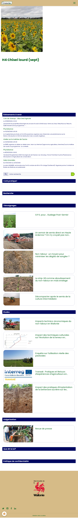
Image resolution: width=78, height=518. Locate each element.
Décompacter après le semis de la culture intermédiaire (52, 297)
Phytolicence (8, 129)
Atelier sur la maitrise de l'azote (15, 139)
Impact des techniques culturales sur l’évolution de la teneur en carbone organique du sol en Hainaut (52, 336)
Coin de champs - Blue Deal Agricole (17, 118)
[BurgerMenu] (74, 2)
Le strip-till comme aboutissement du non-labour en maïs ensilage (52, 279)
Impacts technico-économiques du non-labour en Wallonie (53, 322)
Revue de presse (43, 429)
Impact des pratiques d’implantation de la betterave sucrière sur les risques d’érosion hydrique (53, 388)
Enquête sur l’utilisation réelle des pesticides (52, 354)
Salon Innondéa (9, 160)
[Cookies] (4, 514)
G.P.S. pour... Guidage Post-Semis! (51, 215)
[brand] (7, 2)
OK (73, 174)
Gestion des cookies (39, 515)
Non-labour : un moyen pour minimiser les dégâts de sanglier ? (52, 255)
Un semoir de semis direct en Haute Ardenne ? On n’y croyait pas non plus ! (53, 234)
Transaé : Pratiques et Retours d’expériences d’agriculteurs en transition (51, 373)
